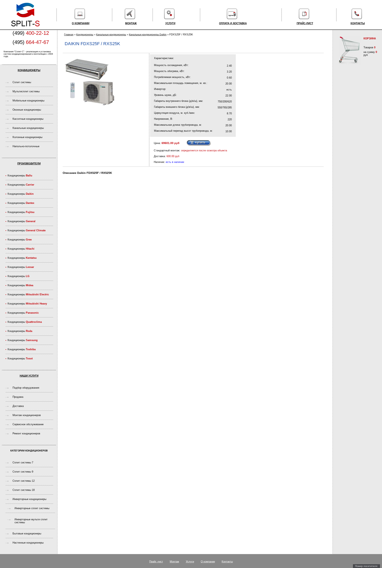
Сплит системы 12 (24, 480)
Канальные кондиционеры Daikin (148, 34)
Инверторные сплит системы (32, 508)
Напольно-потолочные (26, 146)
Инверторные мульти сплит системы (31, 521)
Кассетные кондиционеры (28, 118)
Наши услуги (29, 375)
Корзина (369, 38)
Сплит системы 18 (24, 489)
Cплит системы (22, 82)
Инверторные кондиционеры (29, 499)
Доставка (18, 406)
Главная (68, 34)
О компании (80, 23)
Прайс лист (156, 561)
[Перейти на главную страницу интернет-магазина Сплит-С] (25, 28)
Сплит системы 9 (23, 471)
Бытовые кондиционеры (27, 533)
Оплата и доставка (233, 23)
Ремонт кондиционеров (26, 433)
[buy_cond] (198, 143)
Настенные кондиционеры (28, 542)
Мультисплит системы (26, 91)
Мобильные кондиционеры (28, 100)
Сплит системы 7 (23, 462)
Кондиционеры (29, 70)
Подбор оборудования (26, 387)
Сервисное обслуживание (28, 424)
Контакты (358, 23)
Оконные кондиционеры (27, 109)
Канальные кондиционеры (28, 127)
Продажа (18, 396)
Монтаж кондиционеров (27, 415)
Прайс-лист (305, 23)
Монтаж (131, 23)
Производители (29, 163)
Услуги (170, 23)
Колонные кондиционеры (27, 137)
